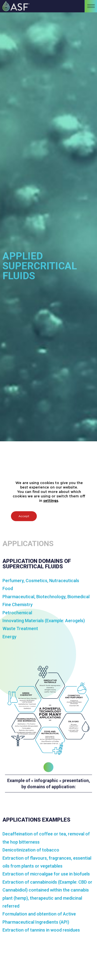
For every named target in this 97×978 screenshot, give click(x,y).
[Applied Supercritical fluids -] (14, 6)
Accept (23, 516)
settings (50, 501)
